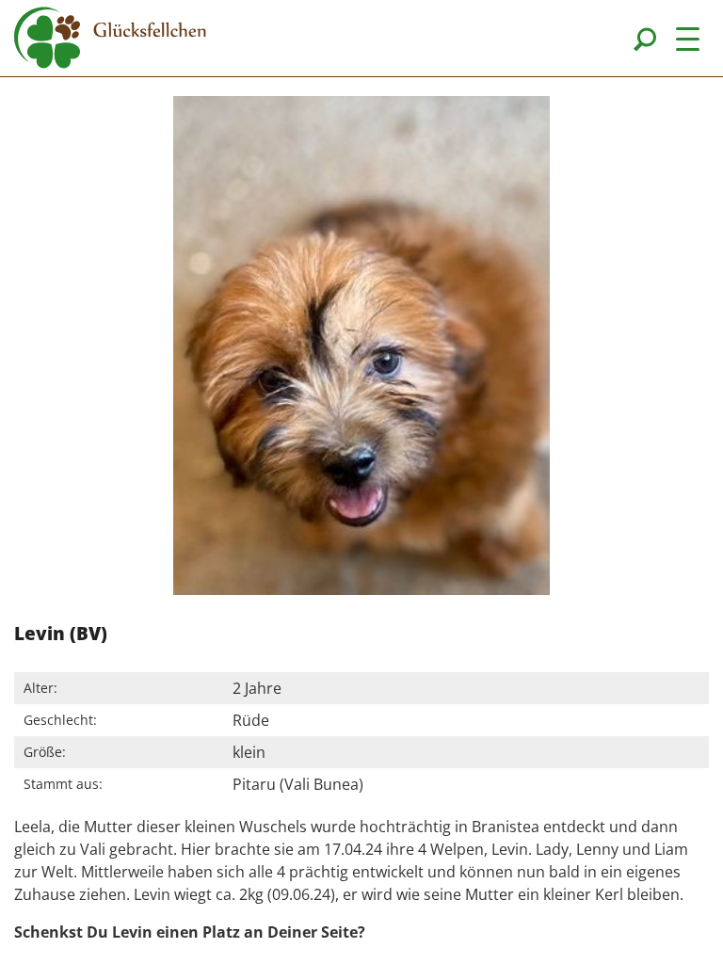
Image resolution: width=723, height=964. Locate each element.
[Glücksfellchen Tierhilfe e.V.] (110, 40)
